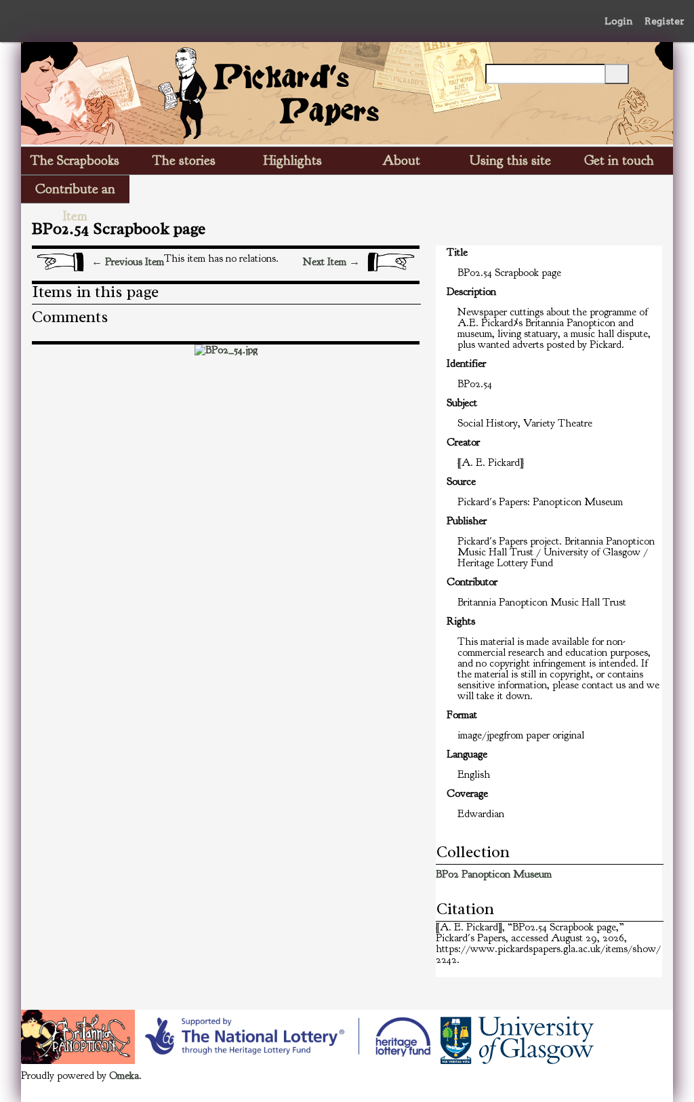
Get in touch (619, 160)
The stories (184, 160)
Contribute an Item (75, 191)
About (401, 160)
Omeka (124, 1075)
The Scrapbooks (74, 160)
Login (619, 21)
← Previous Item (127, 262)
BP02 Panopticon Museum (494, 874)
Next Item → (331, 262)
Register (665, 21)
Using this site (510, 160)
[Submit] (617, 74)
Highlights (293, 160)
